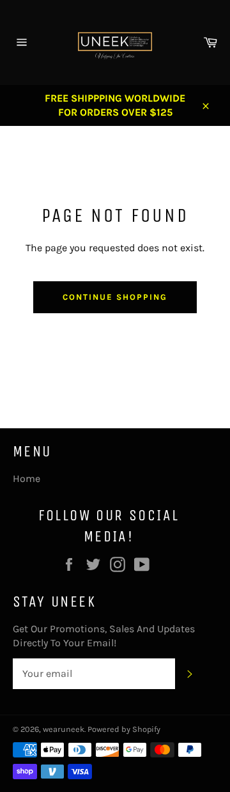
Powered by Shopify (124, 729)
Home (26, 478)
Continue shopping (115, 297)
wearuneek (63, 729)
